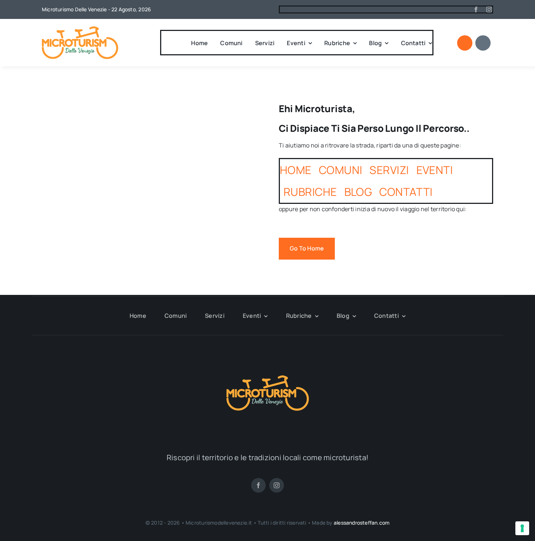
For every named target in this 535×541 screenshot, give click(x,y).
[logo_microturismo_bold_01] (80, 29)
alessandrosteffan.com (361, 522)
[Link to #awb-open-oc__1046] (464, 43)
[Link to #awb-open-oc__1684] (483, 43)
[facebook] (476, 9)
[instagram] (489, 9)
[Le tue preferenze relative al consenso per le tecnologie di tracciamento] (522, 528)
